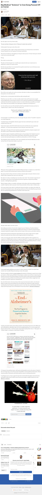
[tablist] (5, 431)
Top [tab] (2, 444)
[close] (31, 456)
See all (3, 470)
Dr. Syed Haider (6, 11)
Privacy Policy (29, 475)
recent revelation (17, 273)
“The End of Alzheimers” (34, 286)
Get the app (26, 489)
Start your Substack (18, 489)
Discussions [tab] (9, 444)
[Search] (40, 445)
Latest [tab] (5, 444)
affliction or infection (5, 378)
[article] (21, 450)
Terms (23, 487)
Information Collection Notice (20, 475)
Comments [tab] (3, 430)
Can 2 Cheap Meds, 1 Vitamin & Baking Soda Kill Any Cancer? (15, 447)
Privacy (20, 487)
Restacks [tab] (8, 430)
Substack (15, 492)
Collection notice (28, 487)
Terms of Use (26, 474)
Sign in (39, 1)
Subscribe (34, 1)
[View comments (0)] (6, 15)
